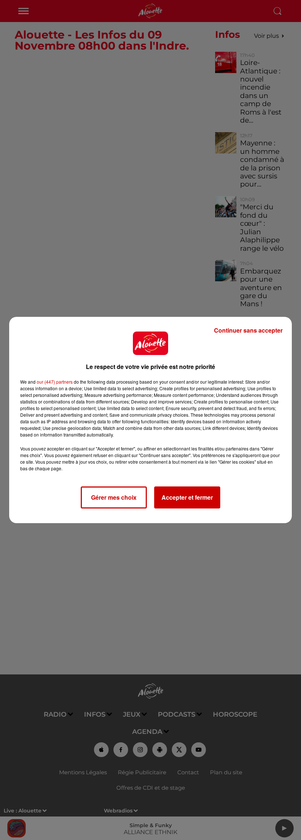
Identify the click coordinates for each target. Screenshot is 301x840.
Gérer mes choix (114, 497)
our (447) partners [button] (55, 382)
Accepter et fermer (187, 497)
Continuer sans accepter (248, 330)
